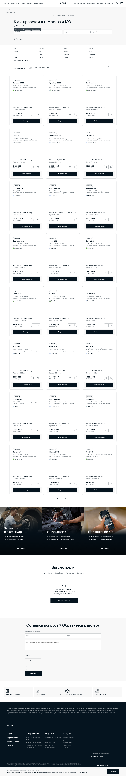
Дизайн (65, 740)
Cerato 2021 (90, 241)
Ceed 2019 (90, 399)
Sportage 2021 (18, 241)
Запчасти (80, 573)
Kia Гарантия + (49, 745)
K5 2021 (52, 294)
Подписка (71, 16)
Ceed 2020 (53, 346)
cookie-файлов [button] (43, 772)
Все (53, 16)
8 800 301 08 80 (97, 756)
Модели (10, 734)
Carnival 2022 (91, 83)
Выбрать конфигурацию (33, 742)
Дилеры (10, 745)
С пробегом (61, 16)
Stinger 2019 (54, 452)
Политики (84, 772)
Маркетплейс (12, 738)
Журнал (65, 748)
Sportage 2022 (55, 83)
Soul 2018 (89, 452)
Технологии (67, 745)
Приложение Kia (50, 748)
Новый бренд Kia (68, 737)
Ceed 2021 (53, 241)
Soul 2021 (16, 346)
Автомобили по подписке (34, 745)
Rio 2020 (89, 346)
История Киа (67, 742)
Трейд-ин (29, 740)
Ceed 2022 (17, 136)
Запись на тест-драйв (33, 737)
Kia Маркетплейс (14, 9)
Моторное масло (50, 742)
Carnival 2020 (54, 399)
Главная (6, 9)
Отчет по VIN (30, 748)
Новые (50, 573)
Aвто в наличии (13, 741)
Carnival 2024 (18, 83)
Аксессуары (70, 573)
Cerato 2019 (18, 452)
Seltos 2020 (17, 399)
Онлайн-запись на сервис (53, 737)
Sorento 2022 (91, 188)
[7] (121, 3)
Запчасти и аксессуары (52, 740)
